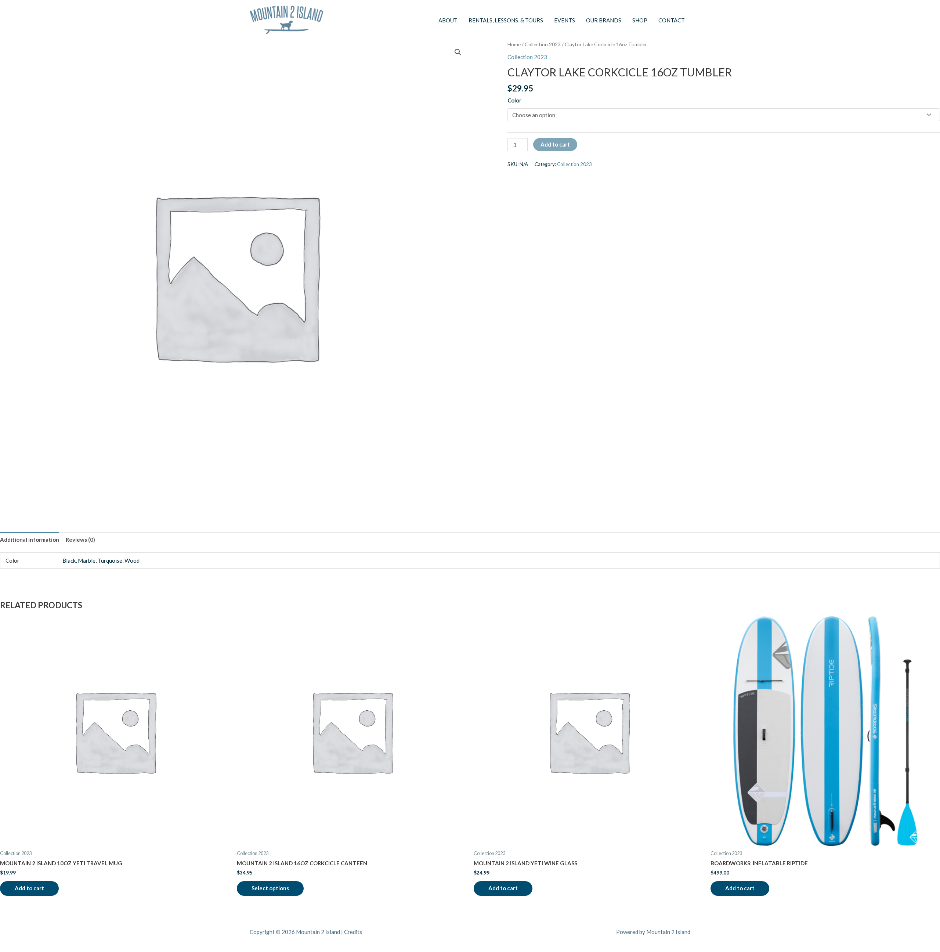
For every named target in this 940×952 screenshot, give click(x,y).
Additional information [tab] (29, 539)
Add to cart (555, 144)
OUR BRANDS (603, 20)
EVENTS (564, 20)
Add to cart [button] (29, 888)
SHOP (639, 20)
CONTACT (671, 20)
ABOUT (448, 20)
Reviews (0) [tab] (80, 539)
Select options (270, 888)
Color (514, 100)
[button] (457, 52)
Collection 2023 (543, 44)
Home (514, 44)
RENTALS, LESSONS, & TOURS (506, 20)
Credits (353, 931)
